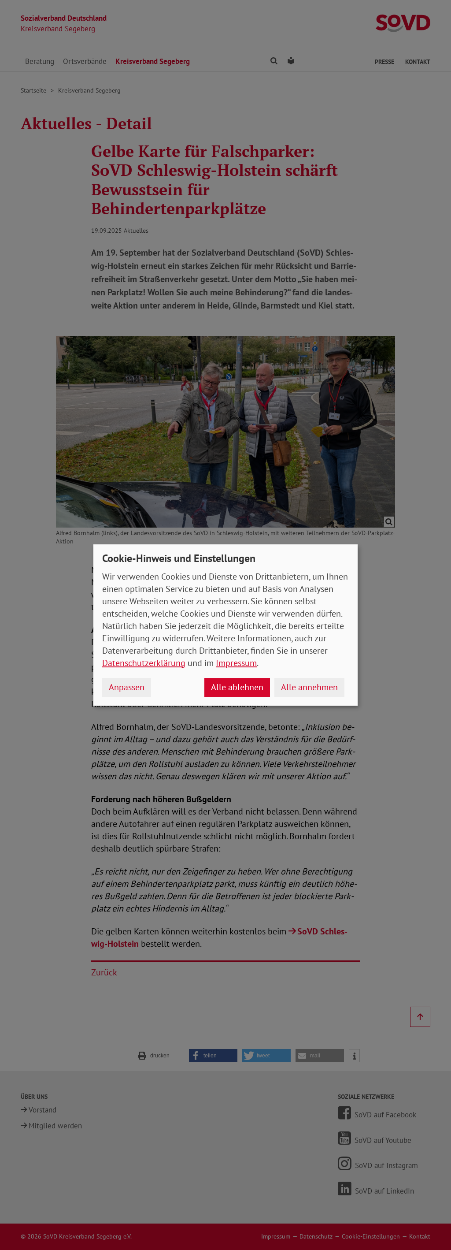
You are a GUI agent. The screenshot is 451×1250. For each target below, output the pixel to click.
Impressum (236, 663)
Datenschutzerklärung (143, 663)
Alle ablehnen (237, 687)
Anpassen (126, 687)
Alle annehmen (309, 687)
